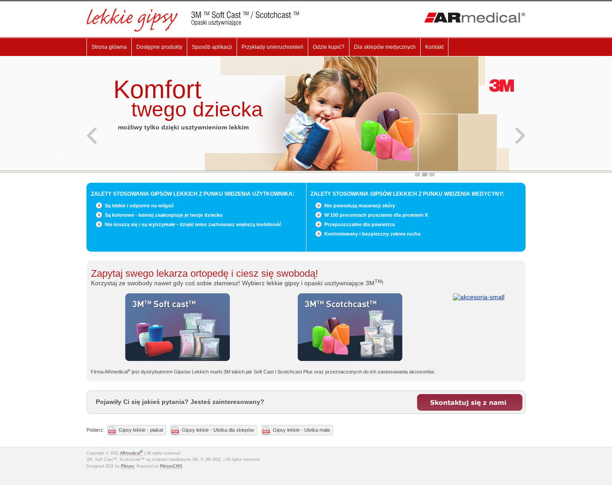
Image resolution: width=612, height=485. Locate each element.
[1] (417, 174)
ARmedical (131, 453)
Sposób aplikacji (212, 47)
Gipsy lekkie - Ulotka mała (301, 430)
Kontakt (434, 47)
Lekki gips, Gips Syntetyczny (199, 20)
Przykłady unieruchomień (272, 47)
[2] (424, 174)
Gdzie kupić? (329, 47)
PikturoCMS (171, 466)
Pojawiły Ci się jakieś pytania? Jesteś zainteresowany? (180, 401)
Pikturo (127, 466)
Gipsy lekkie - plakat (141, 430)
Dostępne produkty (159, 47)
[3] (432, 174)
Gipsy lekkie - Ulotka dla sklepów (218, 430)
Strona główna (109, 47)
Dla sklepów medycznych (385, 47)
